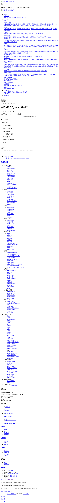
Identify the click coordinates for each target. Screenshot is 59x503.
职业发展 (8, 92)
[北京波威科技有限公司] (29, 1)
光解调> (9, 204)
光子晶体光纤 (15, 56)
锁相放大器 (23, 75)
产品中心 (6, 19)
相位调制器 (13, 29)
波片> (8, 324)
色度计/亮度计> (11, 209)
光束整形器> (10, 338)
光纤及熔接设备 (8, 54)
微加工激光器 (20, 25)
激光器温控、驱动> (12, 188)
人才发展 (6, 90)
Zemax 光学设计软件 (9, 82)
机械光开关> (10, 227)
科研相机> (9, 217)
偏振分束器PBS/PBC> (13, 278)
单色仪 (26, 33)
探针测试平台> (11, 381)
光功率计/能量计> (11, 366)
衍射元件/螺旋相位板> (13, 342)
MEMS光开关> (11, 223)
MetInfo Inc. (26, 494)
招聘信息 (19, 92)
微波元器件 (7, 58)
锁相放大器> (10, 376)
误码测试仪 (10, 75)
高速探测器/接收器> (12, 252)
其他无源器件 (19, 53)
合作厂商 (6, 84)
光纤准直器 (25, 51)
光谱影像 (6, 32)
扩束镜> (9, 317)
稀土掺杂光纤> (11, 296)
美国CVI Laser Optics (9, 423)
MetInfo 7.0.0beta (11, 494)
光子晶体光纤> (11, 293)
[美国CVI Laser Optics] (10, 420)
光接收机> (9, 236)
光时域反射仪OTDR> (12, 371)
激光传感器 (7, 71)
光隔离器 (15, 51)
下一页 (16, 158)
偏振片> (9, 325)
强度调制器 (7, 29)
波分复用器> (10, 285)
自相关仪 (15, 74)
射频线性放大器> (11, 309)
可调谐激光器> (11, 176)
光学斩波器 (17, 75)
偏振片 (31, 64)
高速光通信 (7, 38)
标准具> (9, 332)
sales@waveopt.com (13, 473)
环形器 (20, 51)
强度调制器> (10, 191)
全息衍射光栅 (36, 66)
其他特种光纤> (11, 291)
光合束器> (9, 282)
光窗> (8, 329)
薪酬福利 (14, 92)
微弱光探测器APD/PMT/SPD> (15, 264)
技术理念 (14, 88)
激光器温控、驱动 (45, 25)
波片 (27, 64)
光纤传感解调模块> (12, 353)
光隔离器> (9, 272)
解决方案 (8, 88)
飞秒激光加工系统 (29, 25)
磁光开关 (26, 37)
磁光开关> (9, 225)
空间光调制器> (11, 196)
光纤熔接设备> (11, 298)
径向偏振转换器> (11, 345)
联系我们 (24, 17)
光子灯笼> (9, 288)
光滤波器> (9, 233)
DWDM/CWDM (39, 40)
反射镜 (24, 64)
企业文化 (14, 17)
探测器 (5, 43)
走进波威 (6, 16)
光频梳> (9, 181)
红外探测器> (10, 262)
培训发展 (24, 92)
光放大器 (32, 40)
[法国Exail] (7, 407)
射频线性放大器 (49, 59)
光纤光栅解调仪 (24, 71)
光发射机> (9, 235)
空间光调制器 (26, 29)
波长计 (20, 74)
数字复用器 (30, 59)
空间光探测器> (11, 257)
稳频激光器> (10, 180)
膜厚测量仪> (10, 382)
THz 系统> (9, 186)
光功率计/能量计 (26, 74)
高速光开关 (7, 35)
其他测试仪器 (30, 75)
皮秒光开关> (10, 220)
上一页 (9, 156)
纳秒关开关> (10, 222)
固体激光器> (10, 171)
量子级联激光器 (13, 24)
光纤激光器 (21, 24)
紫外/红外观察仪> (11, 340)
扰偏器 (8, 42)
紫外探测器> (10, 260)
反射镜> (9, 322)
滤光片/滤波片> (11, 319)
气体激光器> (10, 178)
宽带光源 (6, 24)
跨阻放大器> (10, 311)
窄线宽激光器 (42, 24)
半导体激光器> (11, 173)
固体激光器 (27, 24)
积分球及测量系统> (12, 368)
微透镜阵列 (52, 66)
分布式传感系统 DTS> (13, 356)
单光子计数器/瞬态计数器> (14, 265)
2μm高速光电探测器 (48, 45)
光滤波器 (6, 40)
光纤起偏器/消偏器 (49, 40)
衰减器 (47, 64)
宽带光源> (9, 167)
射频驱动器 (9, 61)
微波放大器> (10, 301)
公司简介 (8, 17)
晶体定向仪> (10, 207)
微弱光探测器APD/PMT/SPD (20, 46)
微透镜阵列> (10, 347)
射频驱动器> (10, 312)
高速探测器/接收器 (9, 45)
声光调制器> (10, 194)
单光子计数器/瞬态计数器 (35, 46)
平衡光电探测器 (18, 45)
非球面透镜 (52, 64)
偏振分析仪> (10, 249)
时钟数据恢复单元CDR (16, 59)
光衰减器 (21, 40)
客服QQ (6, 462)
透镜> (8, 327)
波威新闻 (19, 17)
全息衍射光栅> (11, 343)
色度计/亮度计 (14, 33)
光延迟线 (27, 40)
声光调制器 (20, 29)
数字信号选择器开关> (13, 308)
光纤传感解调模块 (15, 71)
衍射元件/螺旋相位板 (26, 66)
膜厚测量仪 (14, 79)
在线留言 (10, 479)
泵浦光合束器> (11, 283)
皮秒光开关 (7, 37)
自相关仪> (9, 363)
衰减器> (9, 334)
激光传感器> (10, 351)
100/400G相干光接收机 (29, 45)
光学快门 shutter (46, 37)
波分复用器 (12, 53)
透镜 (34, 64)
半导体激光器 (34, 24)
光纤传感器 (44, 71)
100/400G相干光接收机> (13, 256)
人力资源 (6, 93)
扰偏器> (9, 247)
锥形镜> (9, 337)
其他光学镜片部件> (12, 348)
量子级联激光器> (11, 168)
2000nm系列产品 (8, 51)
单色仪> (9, 212)
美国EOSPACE (8, 416)
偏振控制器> (10, 246)
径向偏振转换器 (44, 66)
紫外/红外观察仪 (16, 66)
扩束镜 (8, 64)
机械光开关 (32, 37)
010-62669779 (11, 470)
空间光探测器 (39, 45)
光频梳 (15, 25)
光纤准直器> (10, 275)
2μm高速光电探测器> (12, 259)
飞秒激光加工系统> (12, 184)
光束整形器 (8, 66)
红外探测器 (9, 46)
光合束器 (52, 51)
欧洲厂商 (14, 85)
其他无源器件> (11, 286)
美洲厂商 (8, 85)
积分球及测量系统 (36, 74)
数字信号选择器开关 (38, 59)
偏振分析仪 (13, 42)
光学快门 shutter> (11, 230)
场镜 (5, 64)
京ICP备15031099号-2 (6, 491)
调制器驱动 (39, 29)
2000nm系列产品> (11, 270)
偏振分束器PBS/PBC (40, 51)
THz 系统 (37, 25)
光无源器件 (7, 49)
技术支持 (6, 87)
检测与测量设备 (8, 77)
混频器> (9, 304)
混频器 (25, 59)
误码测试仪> (10, 373)
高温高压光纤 (22, 56)
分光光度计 (32, 33)
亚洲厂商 (19, 85)
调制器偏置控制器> (12, 201)
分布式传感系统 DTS (34, 71)
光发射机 (11, 40)
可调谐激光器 (49, 24)
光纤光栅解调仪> (11, 355)
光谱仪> (9, 215)
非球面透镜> (10, 335)
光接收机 (16, 40)
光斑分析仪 (21, 33)
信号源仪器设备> (11, 361)
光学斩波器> (10, 374)
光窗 (37, 64)
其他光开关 (39, 37)
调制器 (5, 27)
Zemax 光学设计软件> (13, 385)
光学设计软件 (7, 80)
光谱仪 (37, 33)
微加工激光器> (11, 183)
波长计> (9, 364)
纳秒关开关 (13, 37)
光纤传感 (6, 69)
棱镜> (8, 330)
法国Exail (6, 410)
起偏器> (9, 280)
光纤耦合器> (10, 277)
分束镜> (9, 321)
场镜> (8, 316)
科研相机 (41, 33)
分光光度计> (10, 214)
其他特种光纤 (7, 56)
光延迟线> (9, 240)
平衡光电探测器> (11, 254)
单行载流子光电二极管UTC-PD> (15, 267)
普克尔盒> (9, 197)
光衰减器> (9, 238)
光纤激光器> (10, 170)
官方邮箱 (6, 464)
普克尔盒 (33, 29)
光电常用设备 (7, 72)
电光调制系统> (11, 202)
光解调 (8, 30)
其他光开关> (10, 228)
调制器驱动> (10, 199)
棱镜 (40, 64)
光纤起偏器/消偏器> (12, 244)
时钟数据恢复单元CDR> (13, 303)
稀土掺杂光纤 (30, 56)
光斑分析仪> (10, 210)
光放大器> (9, 241)
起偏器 (48, 51)
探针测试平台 (7, 79)
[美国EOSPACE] (8, 413)
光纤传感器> (10, 358)
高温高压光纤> (11, 295)
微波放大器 (7, 59)
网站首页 (6, 14)
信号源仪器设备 (8, 74)
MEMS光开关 (20, 37)
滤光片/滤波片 (14, 64)
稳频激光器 (9, 25)
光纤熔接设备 (38, 56)
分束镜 (20, 64)
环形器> (9, 273)
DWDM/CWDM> (11, 243)
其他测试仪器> (11, 377)
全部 (5, 17)
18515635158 (13, 475)
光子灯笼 (25, 53)
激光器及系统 (7, 22)
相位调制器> (10, 193)
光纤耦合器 (32, 51)
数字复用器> (10, 306)
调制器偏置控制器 (47, 29)
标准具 (43, 64)
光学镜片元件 (7, 62)
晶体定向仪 (7, 33)
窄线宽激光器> (11, 175)
